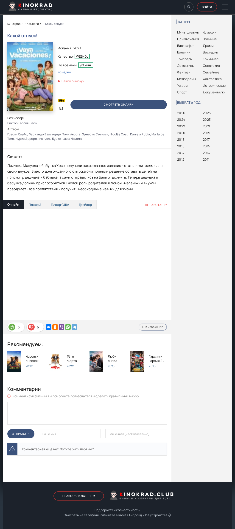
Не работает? (156, 205)
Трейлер (85, 204)
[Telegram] (74, 327)
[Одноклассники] (55, 327)
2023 (77, 48)
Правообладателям (78, 496)
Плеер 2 (35, 204)
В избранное (154, 327)
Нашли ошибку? (73, 81)
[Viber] (61, 327)
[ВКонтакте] (48, 327)
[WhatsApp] (68, 327)
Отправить (21, 434)
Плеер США (60, 204)
